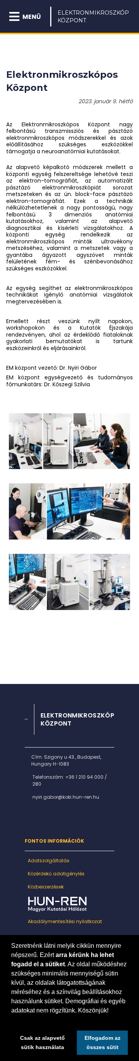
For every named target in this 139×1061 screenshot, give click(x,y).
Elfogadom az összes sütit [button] (102, 1042)
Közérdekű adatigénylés (56, 873)
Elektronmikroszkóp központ (93, 16)
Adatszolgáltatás (49, 860)
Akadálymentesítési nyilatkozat (65, 921)
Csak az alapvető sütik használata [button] (42, 1042)
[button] (12, 1020)
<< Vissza (21, 642)
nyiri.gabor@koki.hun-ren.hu (65, 797)
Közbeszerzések (46, 886)
